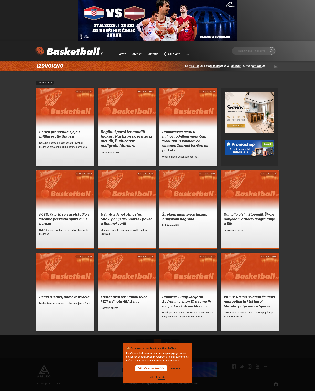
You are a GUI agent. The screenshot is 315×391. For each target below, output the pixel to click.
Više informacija (157, 377)
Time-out (174, 53)
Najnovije (44, 82)
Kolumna (152, 53)
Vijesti (122, 53)
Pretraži (271, 51)
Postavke (175, 368)
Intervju (137, 53)
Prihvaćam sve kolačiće (151, 368)
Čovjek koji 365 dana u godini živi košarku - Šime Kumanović (209, 65)
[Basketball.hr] (69, 51)
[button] (187, 54)
